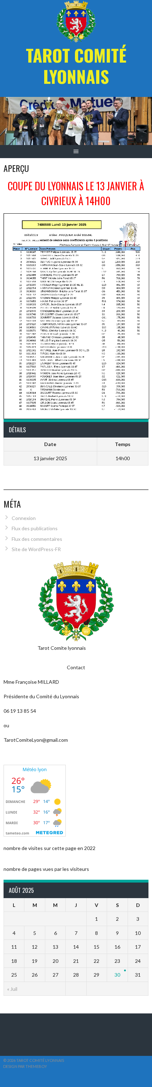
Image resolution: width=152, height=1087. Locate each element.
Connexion (24, 518)
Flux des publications (35, 528)
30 (117, 975)
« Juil (12, 989)
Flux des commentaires (37, 539)
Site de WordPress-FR (36, 549)
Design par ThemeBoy (25, 1066)
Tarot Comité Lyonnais (76, 65)
